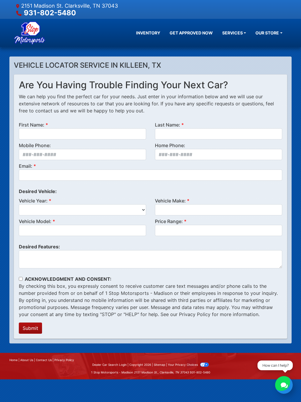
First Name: (31, 125)
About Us (26, 360)
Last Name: (167, 125)
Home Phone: (170, 145)
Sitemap (159, 364)
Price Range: (169, 221)
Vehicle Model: (35, 221)
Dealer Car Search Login (109, 364)
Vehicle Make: (170, 201)
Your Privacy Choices (183, 364)
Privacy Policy (194, 314)
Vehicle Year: (33, 201)
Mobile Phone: (35, 145)
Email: (25, 166)
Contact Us (44, 360)
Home (13, 360)
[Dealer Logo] (30, 33)
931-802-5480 (50, 13)
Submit (30, 328)
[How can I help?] (284, 385)
